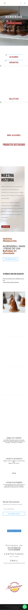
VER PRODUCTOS (10, 259)
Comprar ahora (14, 23)
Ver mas (5, 226)
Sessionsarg (16, 608)
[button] (24, 607)
